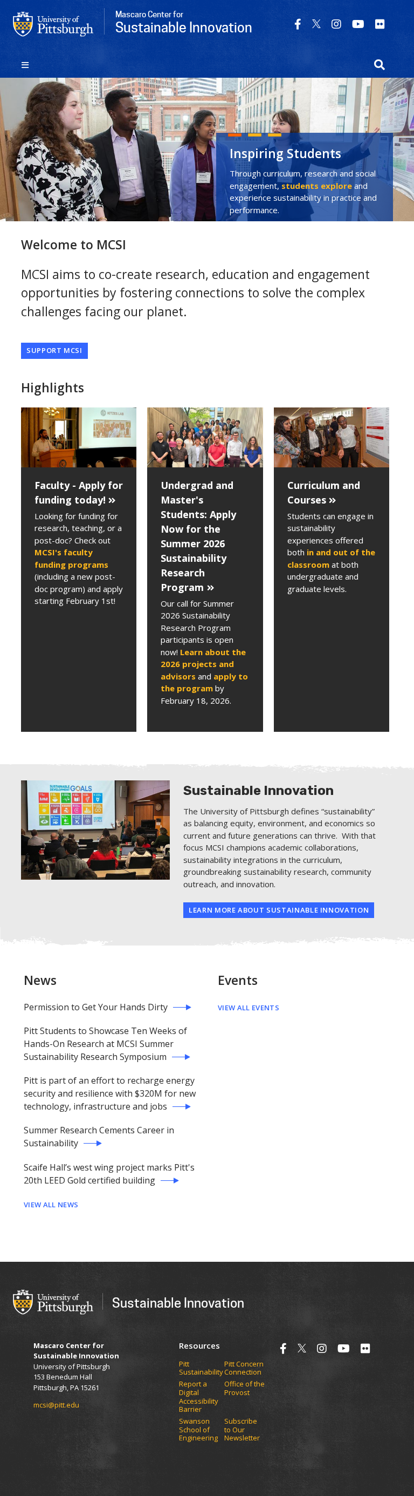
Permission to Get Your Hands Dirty (96, 1007)
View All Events (248, 1007)
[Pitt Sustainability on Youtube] (358, 24)
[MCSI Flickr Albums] (380, 24)
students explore (316, 185)
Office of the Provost (244, 1388)
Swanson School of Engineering (198, 1430)
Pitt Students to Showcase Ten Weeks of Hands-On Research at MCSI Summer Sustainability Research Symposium (105, 1044)
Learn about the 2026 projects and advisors (203, 664)
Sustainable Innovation (178, 1302)
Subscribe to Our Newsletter (242, 1430)
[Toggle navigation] (25, 65)
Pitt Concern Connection (244, 1368)
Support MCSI (54, 350)
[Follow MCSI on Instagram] (336, 24)
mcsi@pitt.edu (56, 1405)
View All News (51, 1204)
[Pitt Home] (53, 23)
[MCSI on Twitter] (316, 24)
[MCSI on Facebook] (297, 24)
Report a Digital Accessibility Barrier (198, 1396)
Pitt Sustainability (201, 1368)
